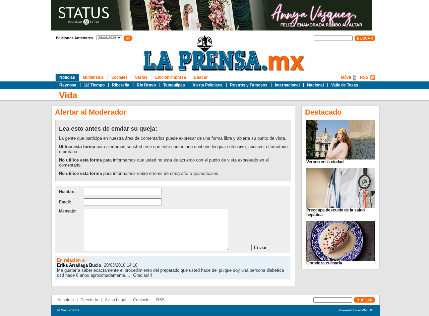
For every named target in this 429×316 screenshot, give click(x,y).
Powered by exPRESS (356, 310)
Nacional (315, 85)
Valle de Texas (344, 85)
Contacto (141, 300)
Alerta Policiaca (207, 85)
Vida (68, 95)
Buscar (201, 77)
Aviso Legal (115, 300)
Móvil (346, 77)
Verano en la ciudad (325, 162)
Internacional (287, 85)
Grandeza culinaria (324, 263)
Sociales (119, 77)
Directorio (89, 300)
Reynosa (67, 85)
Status (141, 77)
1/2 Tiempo (94, 85)
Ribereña (120, 85)
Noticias (67, 77)
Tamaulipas (174, 85)
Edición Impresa (170, 77)
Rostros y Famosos (248, 85)
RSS (364, 77)
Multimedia (93, 77)
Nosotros (65, 300)
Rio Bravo (146, 85)
